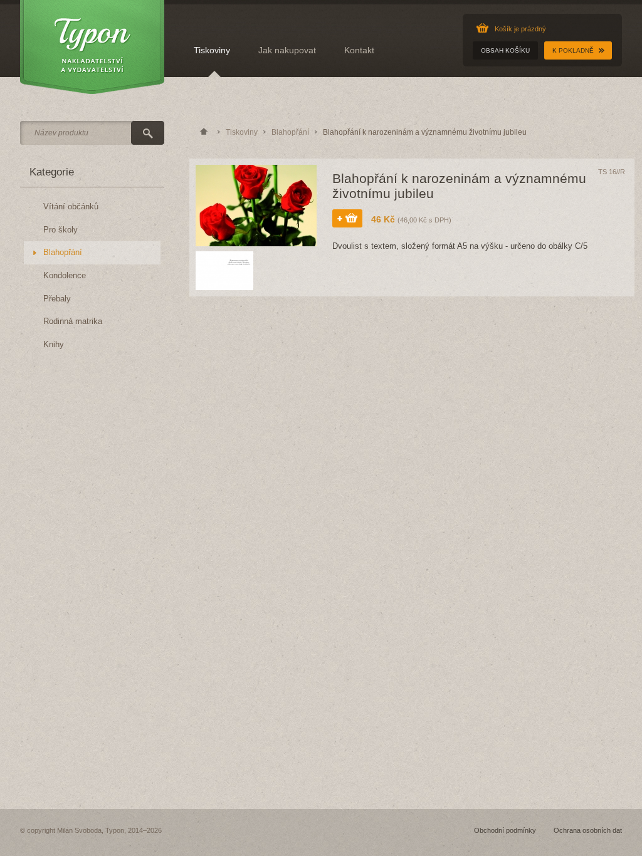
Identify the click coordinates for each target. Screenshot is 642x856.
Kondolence (64, 275)
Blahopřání (62, 252)
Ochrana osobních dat (588, 830)
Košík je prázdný (520, 29)
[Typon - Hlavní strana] (92, 48)
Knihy (53, 344)
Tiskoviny (212, 50)
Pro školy (60, 230)
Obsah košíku (505, 50)
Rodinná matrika (72, 321)
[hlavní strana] (204, 132)
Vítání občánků (70, 206)
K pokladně (573, 50)
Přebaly (57, 299)
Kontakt (359, 50)
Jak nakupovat (287, 50)
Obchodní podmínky (505, 830)
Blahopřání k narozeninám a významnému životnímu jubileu (425, 132)
